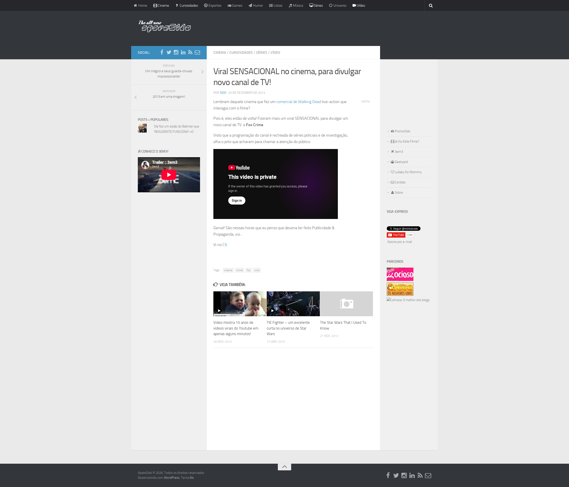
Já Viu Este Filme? (406, 141)
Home (142, 5)
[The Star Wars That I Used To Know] (346, 303)
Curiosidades (188, 5)
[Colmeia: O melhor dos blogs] (408, 300)
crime (239, 270)
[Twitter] (169, 52)
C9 (224, 244)
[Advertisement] (313, 28)
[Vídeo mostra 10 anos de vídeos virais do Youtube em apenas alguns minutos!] (239, 303)
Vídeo (360, 5)
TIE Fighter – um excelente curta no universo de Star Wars (288, 328)
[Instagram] (176, 52)
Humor (257, 5)
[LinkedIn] (183, 52)
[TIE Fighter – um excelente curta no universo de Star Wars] (293, 303)
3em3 (398, 152)
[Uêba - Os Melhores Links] (400, 295)
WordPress (172, 478)
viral (256, 270)
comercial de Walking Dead (298, 101)
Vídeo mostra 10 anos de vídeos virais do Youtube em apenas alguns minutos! (235, 328)
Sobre (398, 193)
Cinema (163, 5)
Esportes (214, 5)
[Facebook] (161, 52)
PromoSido (402, 131)
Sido (223, 93)
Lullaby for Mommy (408, 172)
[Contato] (197, 52)
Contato (400, 182)
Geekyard (401, 162)
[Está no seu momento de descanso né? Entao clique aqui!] (400, 280)
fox (248, 270)
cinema (228, 270)
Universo (339, 5)
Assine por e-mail (399, 242)
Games (236, 5)
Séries (318, 5)
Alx (192, 478)
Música (297, 5)
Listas (277, 5)
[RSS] (190, 52)
